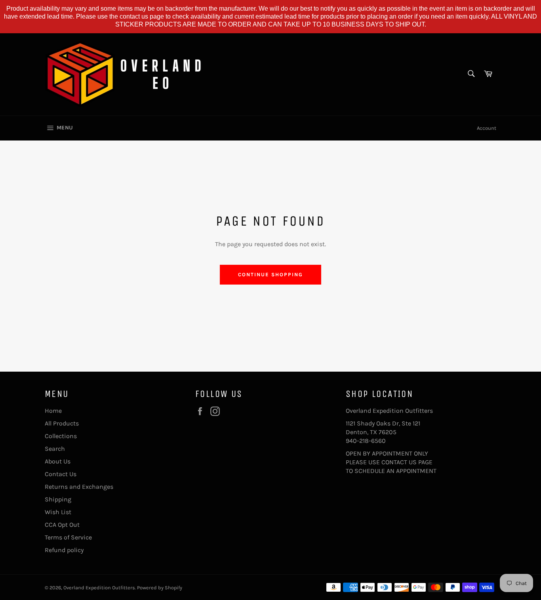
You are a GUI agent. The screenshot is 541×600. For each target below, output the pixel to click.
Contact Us (60, 474)
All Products (62, 423)
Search (55, 448)
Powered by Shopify (159, 588)
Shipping (58, 499)
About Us (57, 461)
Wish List (58, 512)
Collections (61, 436)
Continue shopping (270, 274)
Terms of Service (68, 537)
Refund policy (64, 550)
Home (53, 410)
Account (486, 128)
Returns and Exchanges (79, 486)
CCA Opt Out (62, 524)
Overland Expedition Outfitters (99, 588)
